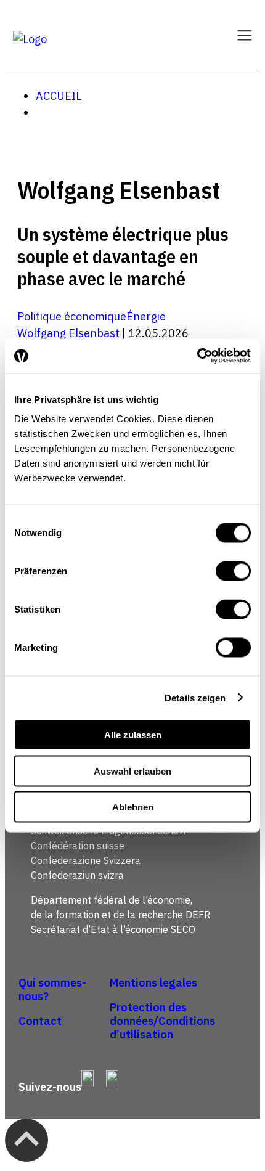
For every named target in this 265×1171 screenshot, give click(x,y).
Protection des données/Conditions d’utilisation (162, 1021)
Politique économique (71, 316)
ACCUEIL (58, 96)
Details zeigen (195, 697)
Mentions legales (153, 983)
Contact (40, 1021)
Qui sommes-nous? (52, 989)
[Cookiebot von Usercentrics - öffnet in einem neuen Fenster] (197, 356)
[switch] (233, 571)
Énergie (146, 316)
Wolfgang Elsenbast (68, 333)
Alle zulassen (132, 735)
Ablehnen (132, 807)
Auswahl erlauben (132, 770)
